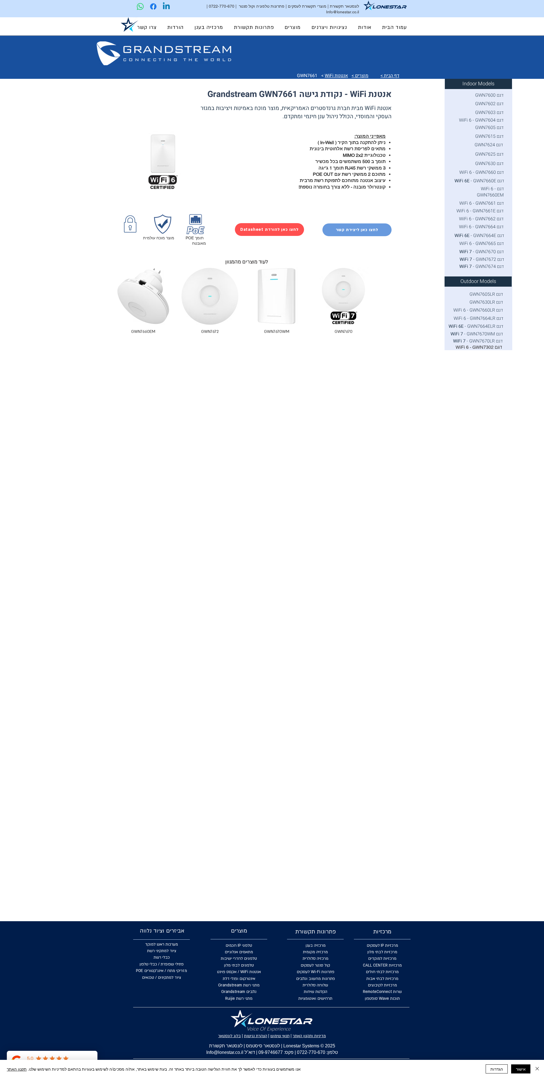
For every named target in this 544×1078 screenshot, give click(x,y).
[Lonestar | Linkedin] (166, 6)
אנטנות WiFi (336, 75)
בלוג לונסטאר (229, 1036)
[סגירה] (537, 1068)
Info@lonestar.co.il (342, 12)
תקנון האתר (17, 1069)
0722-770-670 (221, 6)
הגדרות (496, 1069)
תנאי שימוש (280, 1036)
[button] (329, 27)
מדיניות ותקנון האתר (309, 1036)
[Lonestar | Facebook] (153, 6)
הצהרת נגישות (255, 1036)
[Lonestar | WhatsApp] (140, 6)
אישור (521, 1069)
